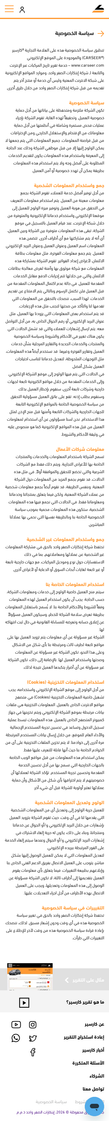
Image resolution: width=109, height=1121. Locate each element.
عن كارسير (94, 1023)
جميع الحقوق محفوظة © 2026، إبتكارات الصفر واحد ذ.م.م (60, 1111)
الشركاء (97, 1075)
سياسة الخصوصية (51, 1101)
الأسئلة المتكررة (88, 1062)
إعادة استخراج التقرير (84, 1036)
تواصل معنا (93, 1088)
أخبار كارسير (93, 1049)
